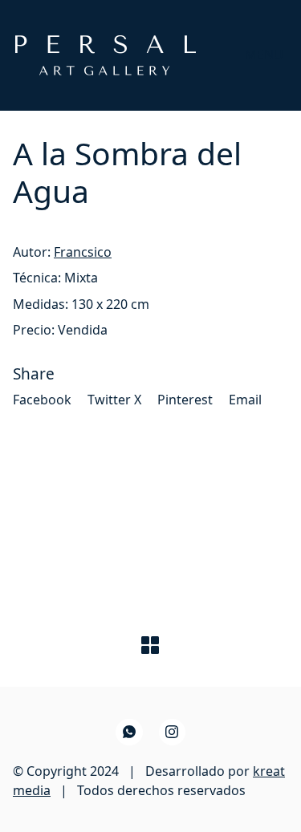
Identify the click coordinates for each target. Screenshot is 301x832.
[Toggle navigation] (264, 55)
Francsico (83, 252)
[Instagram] (172, 732)
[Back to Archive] (150, 645)
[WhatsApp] (129, 732)
